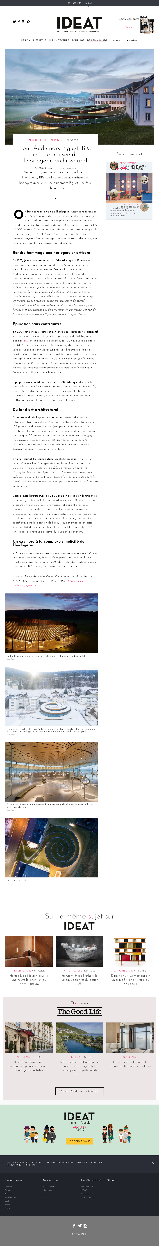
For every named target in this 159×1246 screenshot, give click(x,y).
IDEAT (88, 3)
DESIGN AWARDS (97, 41)
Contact (96, 1163)
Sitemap (30, 1165)
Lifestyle (39, 41)
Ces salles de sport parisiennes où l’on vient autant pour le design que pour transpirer (123, 212)
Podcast (118, 41)
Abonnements (49, 1187)
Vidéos (133, 41)
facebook (19, 21)
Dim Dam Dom (88, 1197)
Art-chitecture (59, 41)
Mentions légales (17, 1163)
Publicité (82, 1163)
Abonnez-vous (79, 1141)
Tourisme (78, 41)
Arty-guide (57, 140)
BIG (25, 340)
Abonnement (14, 1165)
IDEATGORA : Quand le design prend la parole (133, 168)
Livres (45, 1194)
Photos (7, 1208)
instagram (23, 21)
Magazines (47, 1190)
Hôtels (36, 1057)
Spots (7, 1201)
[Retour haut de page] (151, 1163)
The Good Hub (87, 1194)
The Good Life (73, 3)
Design (25, 41)
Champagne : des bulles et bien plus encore (134, 195)
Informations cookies (59, 1163)
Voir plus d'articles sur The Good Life (79, 1091)
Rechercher (28, 21)
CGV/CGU (37, 1163)
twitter (14, 21)
